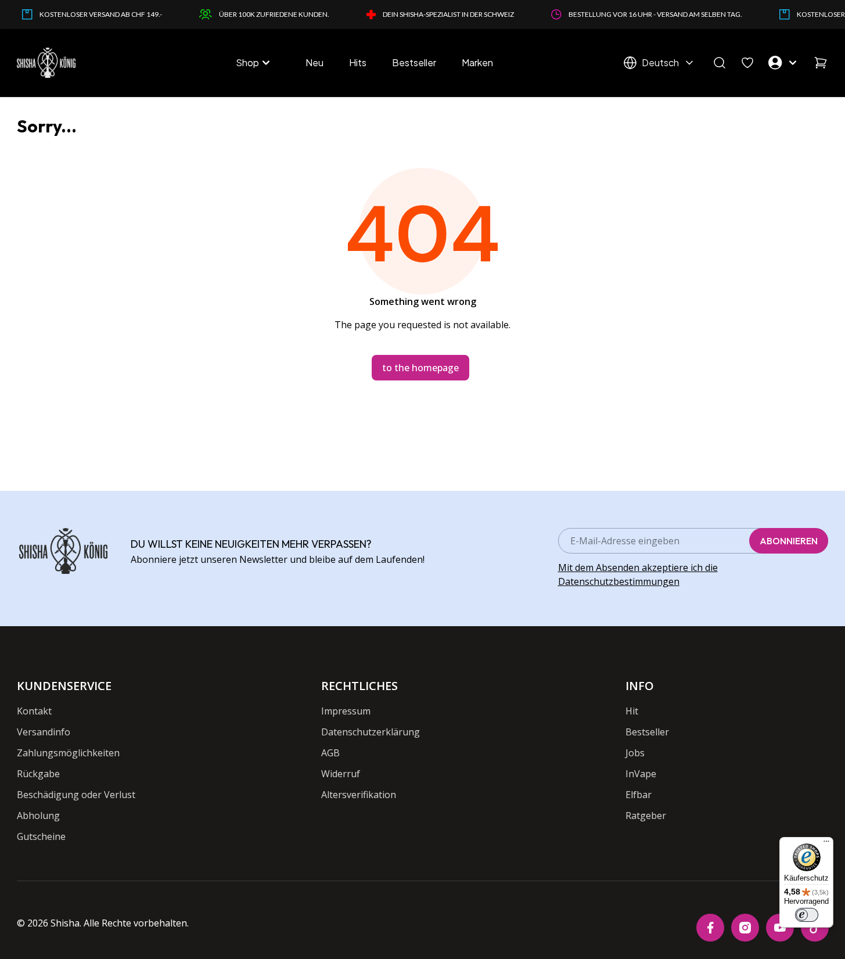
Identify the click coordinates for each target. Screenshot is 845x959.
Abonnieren (789, 541)
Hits (357, 62)
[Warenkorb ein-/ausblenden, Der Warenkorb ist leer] (820, 62)
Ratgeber (645, 815)
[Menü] (826, 844)
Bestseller (414, 62)
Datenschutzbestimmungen (618, 581)
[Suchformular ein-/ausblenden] (719, 62)
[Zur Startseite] (46, 63)
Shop (247, 62)
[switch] (806, 915)
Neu (314, 62)
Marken (477, 62)
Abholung (38, 815)
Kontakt (34, 711)
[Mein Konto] (784, 62)
